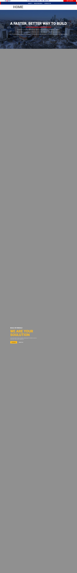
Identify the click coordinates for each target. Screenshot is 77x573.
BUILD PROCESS (38, 3)
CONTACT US (47, 3)
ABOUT (29, 3)
